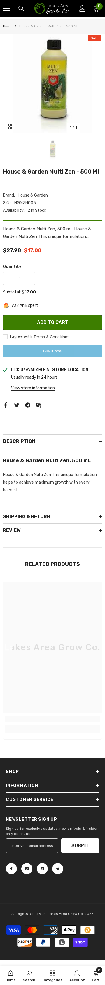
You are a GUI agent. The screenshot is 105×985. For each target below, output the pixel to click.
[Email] (38, 404)
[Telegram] (27, 404)
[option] (52, 83)
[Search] (21, 8)
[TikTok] (42, 868)
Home (8, 26)
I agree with (21, 336)
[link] (52, 719)
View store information (33, 388)
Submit (80, 845)
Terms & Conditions (51, 336)
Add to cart (52, 322)
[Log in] (82, 8)
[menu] (6, 8)
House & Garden (33, 195)
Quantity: (12, 266)
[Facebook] (5, 404)
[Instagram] (26, 868)
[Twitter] (16, 404)
